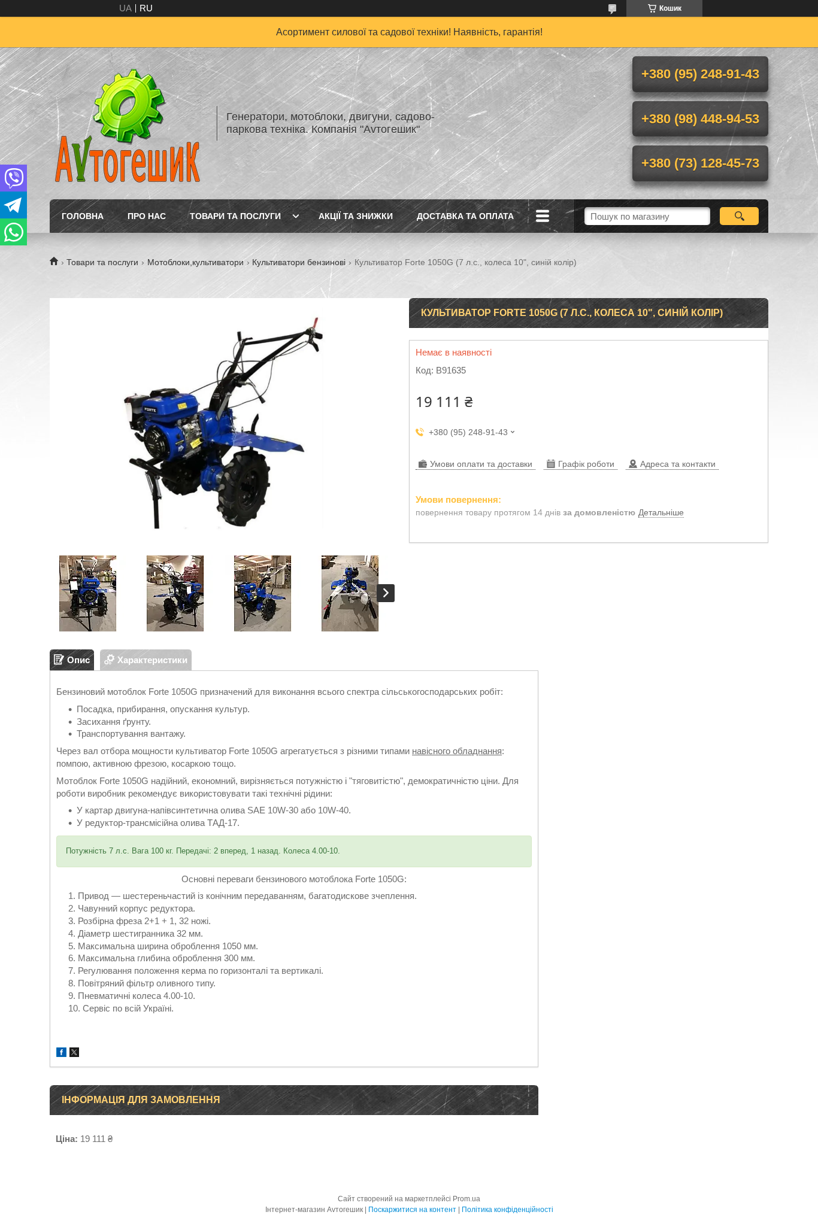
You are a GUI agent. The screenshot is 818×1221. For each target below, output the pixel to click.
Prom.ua (466, 1199)
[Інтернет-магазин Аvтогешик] (127, 123)
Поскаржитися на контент (412, 1209)
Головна (83, 216)
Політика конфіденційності (507, 1209)
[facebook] (61, 1054)
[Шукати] (739, 216)
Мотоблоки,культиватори (195, 262)
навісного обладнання (457, 751)
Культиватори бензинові (299, 262)
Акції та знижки (356, 216)
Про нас (147, 216)
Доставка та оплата (465, 216)
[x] (74, 1054)
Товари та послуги (235, 216)
